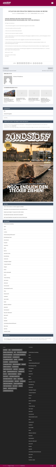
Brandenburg (6, 256)
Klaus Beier (21, 369)
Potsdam (5, 242)
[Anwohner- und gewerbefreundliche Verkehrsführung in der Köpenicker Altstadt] (46, 93)
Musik (5, 301)
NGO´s (15, 378)
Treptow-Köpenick (34, 13)
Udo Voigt (15, 385)
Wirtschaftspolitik (12, 388)
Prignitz (5, 266)
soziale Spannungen (18, 383)
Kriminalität (21, 371)
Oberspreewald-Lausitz (8, 288)
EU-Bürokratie (16, 357)
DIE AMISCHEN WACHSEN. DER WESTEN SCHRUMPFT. (14, 214)
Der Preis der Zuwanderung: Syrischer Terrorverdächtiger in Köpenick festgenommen (9, 100)
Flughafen (5, 361)
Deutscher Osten (7, 253)
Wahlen (5, 388)
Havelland (6, 296)
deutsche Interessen (21, 352)
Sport (5, 226)
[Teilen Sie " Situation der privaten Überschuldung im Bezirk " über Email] (26, 63)
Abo (4, 111)
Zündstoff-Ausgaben (8, 113)
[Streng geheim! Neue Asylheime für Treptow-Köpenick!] (21, 93)
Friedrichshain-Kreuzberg (9, 223)
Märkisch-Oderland (7, 304)
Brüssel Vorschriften (8, 352)
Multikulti (5, 376)
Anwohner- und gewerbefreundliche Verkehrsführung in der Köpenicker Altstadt (45, 100)
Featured (21, 359)
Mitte (5, 229)
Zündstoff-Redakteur (20, 13)
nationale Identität (7, 378)
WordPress (23, 465)
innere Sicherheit (7, 366)
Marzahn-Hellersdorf (8, 312)
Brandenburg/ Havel (7, 237)
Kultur (5, 269)
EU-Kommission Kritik (7, 359)
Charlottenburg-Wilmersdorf (9, 234)
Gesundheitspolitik (13, 361)
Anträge (5, 349)
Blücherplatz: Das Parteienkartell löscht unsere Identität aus (15, 209)
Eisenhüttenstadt (7, 357)
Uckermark (6, 258)
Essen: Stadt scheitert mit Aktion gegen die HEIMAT (14, 206)
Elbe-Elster (6, 326)
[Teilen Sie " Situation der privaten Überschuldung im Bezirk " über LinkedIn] (24, 63)
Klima (4, 371)
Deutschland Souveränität (19, 354)
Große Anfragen (16, 364)
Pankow (5, 318)
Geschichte (6, 245)
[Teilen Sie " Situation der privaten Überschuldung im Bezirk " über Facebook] (18, 63)
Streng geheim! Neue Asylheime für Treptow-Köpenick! (21, 99)
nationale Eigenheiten (14, 376)
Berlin (5, 248)
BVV (15, 352)
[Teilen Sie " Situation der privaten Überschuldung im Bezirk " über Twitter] (20, 63)
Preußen (17, 381)
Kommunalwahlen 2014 (12, 371)
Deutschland (6, 240)
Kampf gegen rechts (7, 369)
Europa (15, 359)
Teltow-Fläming (7, 277)
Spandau (5, 328)
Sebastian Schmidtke (7, 383)
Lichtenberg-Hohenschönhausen (10, 323)
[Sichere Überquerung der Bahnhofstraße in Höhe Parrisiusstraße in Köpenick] (34, 93)
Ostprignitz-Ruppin (7, 261)
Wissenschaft (6, 293)
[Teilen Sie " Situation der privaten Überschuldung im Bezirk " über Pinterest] (22, 63)
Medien (19, 373)
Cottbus (5, 231)
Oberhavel (6, 283)
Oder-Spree (6, 280)
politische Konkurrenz (8, 381)
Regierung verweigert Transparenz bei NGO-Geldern (14, 212)
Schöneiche (22, 381)
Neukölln (5, 320)
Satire (5, 274)
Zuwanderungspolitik (8, 390)
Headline (23, 364)
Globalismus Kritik (7, 364)
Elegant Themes (11, 465)
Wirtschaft (6, 315)
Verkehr (20, 385)
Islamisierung (15, 366)
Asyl (9, 349)
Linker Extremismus (12, 373)
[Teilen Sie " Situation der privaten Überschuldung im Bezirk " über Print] (29, 63)
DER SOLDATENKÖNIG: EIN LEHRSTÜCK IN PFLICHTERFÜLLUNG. (15, 217)
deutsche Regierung (7, 354)
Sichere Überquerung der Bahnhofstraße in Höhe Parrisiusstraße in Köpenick (34, 99)
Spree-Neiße (6, 299)
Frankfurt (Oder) (7, 331)
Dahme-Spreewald (7, 272)
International (6, 285)
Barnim (5, 250)
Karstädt (16, 369)
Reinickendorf (6, 309)
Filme (5, 291)
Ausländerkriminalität (17, 349)
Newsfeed (6, 307)
